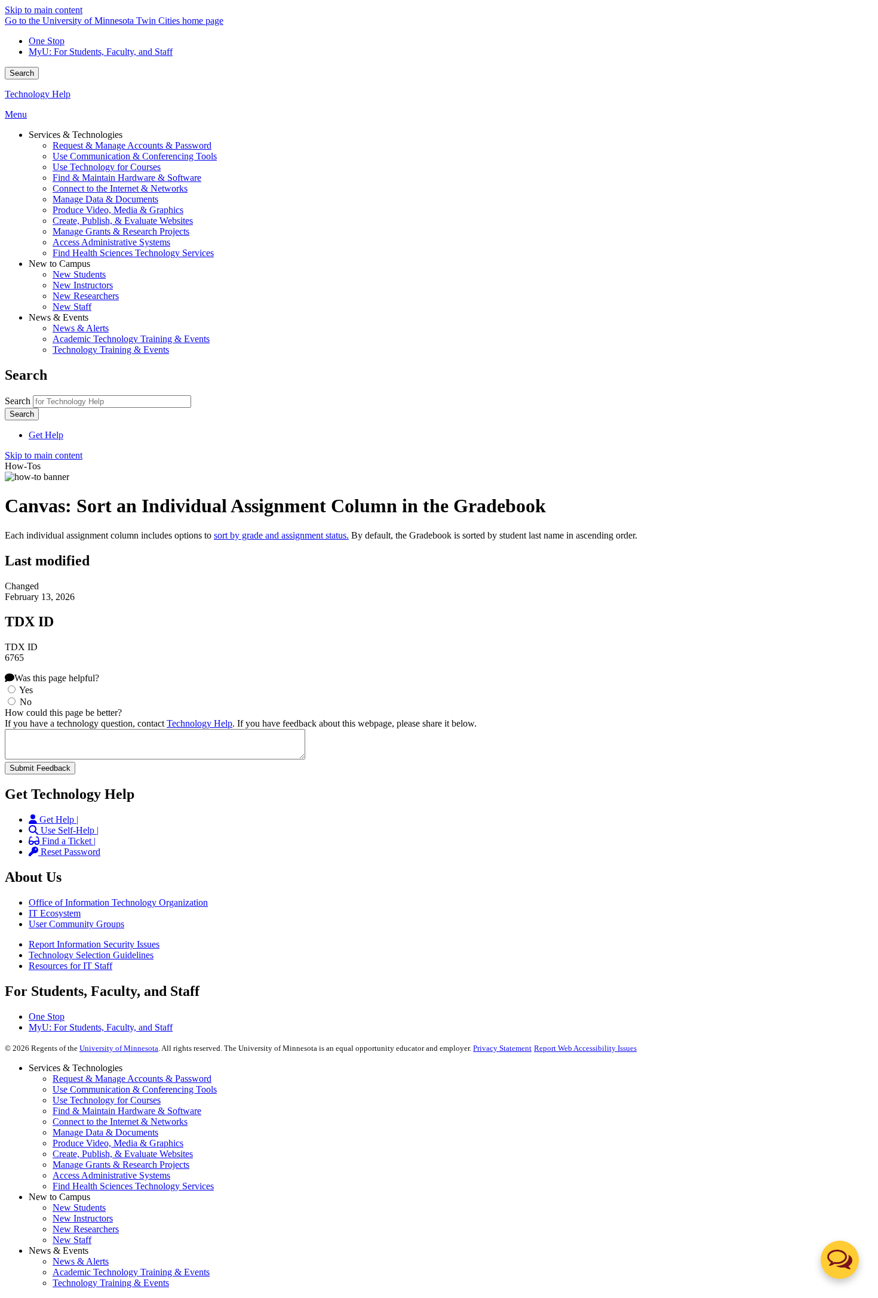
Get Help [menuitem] (46, 435)
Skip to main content (43, 10)
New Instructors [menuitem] (83, 285)
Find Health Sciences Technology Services (133, 1186)
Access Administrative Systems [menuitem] (111, 242)
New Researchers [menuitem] (86, 296)
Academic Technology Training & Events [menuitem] (131, 339)
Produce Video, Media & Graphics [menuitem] (118, 210)
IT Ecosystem (55, 913)
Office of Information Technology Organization (118, 902)
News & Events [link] (58, 317)
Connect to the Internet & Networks (120, 1121)
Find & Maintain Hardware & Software (127, 1111)
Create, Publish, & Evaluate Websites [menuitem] (123, 221)
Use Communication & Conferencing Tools (135, 1089)
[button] (840, 1260)
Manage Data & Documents (105, 1132)
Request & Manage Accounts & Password (132, 1079)
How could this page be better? (63, 713)
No (26, 702)
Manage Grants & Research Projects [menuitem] (121, 231)
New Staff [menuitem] (72, 307)
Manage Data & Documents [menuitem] (105, 199)
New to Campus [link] (59, 264)
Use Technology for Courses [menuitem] (107, 167)
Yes (26, 690)
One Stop (47, 41)
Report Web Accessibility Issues (585, 1048)
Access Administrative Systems (111, 1175)
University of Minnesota (118, 1048)
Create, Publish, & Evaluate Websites (123, 1154)
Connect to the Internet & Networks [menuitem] (120, 188)
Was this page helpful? (56, 678)
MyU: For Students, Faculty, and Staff (101, 52)
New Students (79, 1207)
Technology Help (37, 94)
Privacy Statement (502, 1048)
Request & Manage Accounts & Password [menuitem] (132, 145)
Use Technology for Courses (107, 1100)
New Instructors (83, 1218)
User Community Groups (76, 924)
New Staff (72, 1240)
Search (22, 73)
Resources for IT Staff (70, 966)
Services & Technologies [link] (75, 135)
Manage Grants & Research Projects (121, 1164)
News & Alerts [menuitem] (81, 328)
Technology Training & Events (111, 1283)
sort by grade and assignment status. (281, 535)
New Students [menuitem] (79, 274)
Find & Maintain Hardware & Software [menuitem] (127, 178)
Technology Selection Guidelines (91, 955)
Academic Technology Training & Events (131, 1272)
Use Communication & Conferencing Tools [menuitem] (135, 156)
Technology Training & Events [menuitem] (111, 350)
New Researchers (86, 1229)
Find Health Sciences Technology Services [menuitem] (133, 253)
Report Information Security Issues (94, 944)
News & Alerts (81, 1261)
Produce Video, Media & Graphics (118, 1143)
